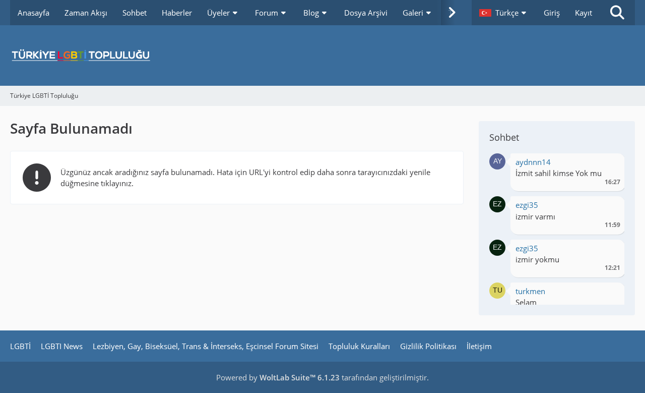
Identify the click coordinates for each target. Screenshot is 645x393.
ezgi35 (526, 205)
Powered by (278, 377)
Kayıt (583, 13)
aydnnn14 (533, 162)
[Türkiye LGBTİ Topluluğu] (322, 55)
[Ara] (617, 12)
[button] (504, 12)
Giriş (552, 13)
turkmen (530, 291)
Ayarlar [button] (609, 164)
